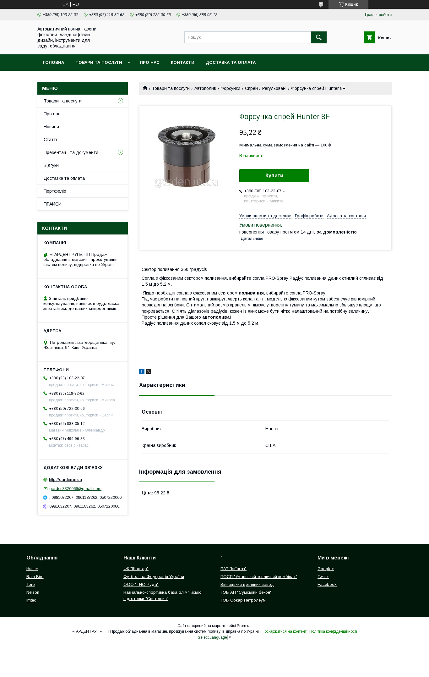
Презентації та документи (71, 152)
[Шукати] (319, 37)
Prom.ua (244, 626)
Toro (30, 584)
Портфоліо (55, 191)
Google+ (326, 568)
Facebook (327, 584)
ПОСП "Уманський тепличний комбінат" (258, 576)
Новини (51, 126)
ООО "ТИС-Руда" (141, 584)
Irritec (31, 600)
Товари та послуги (98, 62)
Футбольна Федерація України (153, 576)
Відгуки (51, 165)
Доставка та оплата (231, 62)
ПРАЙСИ (53, 203)
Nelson (32, 592)
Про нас (150, 62)
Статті (50, 139)
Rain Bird (35, 576)
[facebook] (141, 372)
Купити (274, 175)
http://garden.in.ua (65, 479)
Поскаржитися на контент (284, 631)
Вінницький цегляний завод (247, 584)
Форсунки (230, 88)
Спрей (251, 88)
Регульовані (274, 88)
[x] (148, 372)
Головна (53, 62)
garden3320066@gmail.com (75, 488)
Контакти (182, 62)
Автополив (205, 88)
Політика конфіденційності (333, 631)
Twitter (323, 576)
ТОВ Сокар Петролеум (243, 600)
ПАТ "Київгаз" (233, 568)
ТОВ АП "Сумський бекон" (246, 592)
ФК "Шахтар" (136, 568)
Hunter (32, 568)
